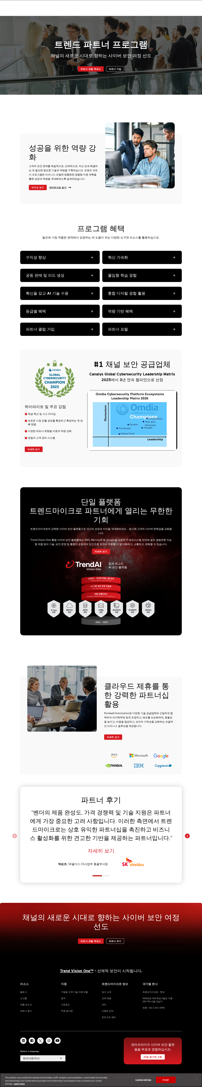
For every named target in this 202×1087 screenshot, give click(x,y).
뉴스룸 (23, 998)
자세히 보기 (33, 449)
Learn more (19, 1083)
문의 (63, 998)
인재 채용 (106, 998)
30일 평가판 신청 (152, 1057)
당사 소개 (106, 991)
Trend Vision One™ (76, 971)
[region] (101, 1080)
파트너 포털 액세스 (91, 69)
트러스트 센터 (109, 1017)
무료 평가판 (67, 1010)
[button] (187, 836)
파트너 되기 (115, 941)
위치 (104, 1004)
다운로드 (65, 1004)
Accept (166, 1079)
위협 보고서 (26, 1004)
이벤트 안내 (107, 1010)
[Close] (196, 1079)
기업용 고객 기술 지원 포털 (74, 991)
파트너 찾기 (26, 1010)
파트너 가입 (115, 69)
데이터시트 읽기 (58, 187)
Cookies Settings (143, 1079)
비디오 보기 (38, 187)
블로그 (23, 991)
